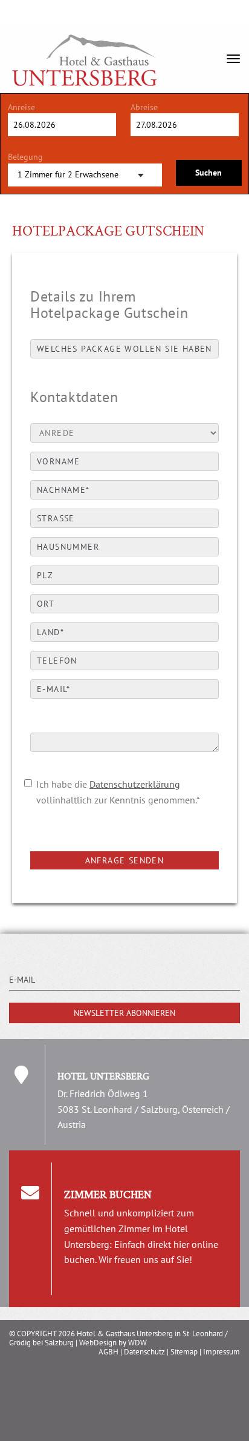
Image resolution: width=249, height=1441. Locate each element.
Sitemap (184, 1352)
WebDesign (98, 1342)
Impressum (221, 1352)
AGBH (108, 1352)
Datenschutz (144, 1352)
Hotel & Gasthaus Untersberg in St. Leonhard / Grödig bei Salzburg (118, 1338)
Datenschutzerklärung (134, 784)
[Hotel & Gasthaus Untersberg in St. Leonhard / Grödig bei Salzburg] (84, 39)
